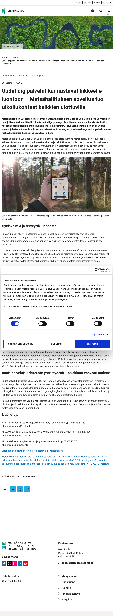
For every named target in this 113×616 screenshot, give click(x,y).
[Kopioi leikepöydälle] (27, 489)
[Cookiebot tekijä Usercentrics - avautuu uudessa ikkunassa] (97, 270)
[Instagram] (14, 563)
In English (23, 75)
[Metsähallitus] (13, 11)
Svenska (87, 2)
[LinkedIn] (20, 563)
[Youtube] (25, 563)
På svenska (8, 75)
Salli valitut (56, 343)
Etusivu (5, 57)
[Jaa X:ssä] (20, 489)
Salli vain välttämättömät (20, 343)
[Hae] (101, 11)
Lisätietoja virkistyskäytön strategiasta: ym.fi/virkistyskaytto (33, 451)
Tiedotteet (16, 57)
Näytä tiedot (97, 334)
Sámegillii (107, 2)
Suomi (78, 2)
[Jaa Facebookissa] (13, 489)
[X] (9, 563)
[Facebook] (4, 563)
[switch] (42, 323)
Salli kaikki (92, 343)
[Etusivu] (92, 11)
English (97, 2)
